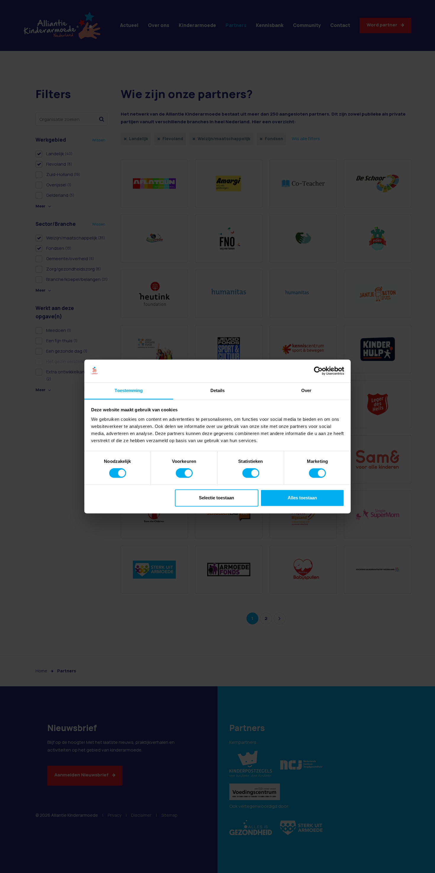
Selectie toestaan (216, 497)
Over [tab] (306, 390)
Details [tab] (217, 390)
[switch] (184, 473)
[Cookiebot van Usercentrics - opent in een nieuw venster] (318, 371)
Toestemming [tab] (129, 390)
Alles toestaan (302, 497)
